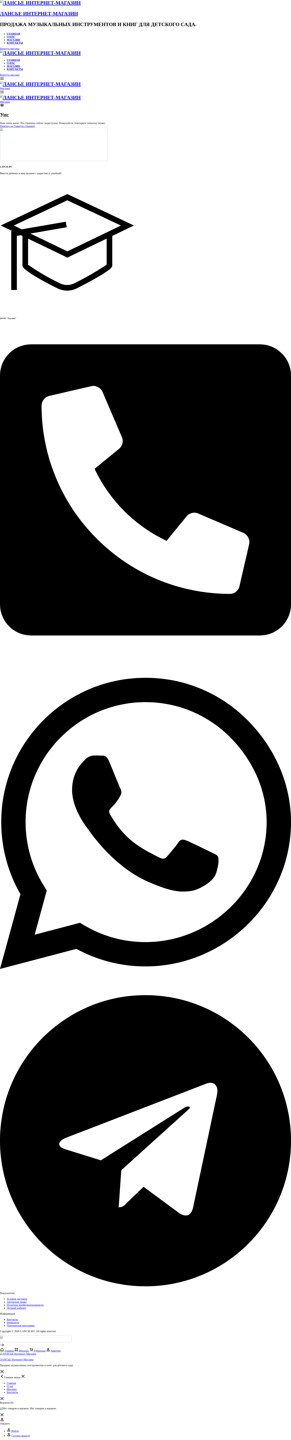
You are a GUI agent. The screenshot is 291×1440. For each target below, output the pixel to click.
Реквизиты (13, 1322)
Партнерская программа (21, 1325)
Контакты (15, 42)
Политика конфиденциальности (25, 1305)
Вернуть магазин (10, 48)
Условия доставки (17, 1298)
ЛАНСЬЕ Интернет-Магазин (39, 13)
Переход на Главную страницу (17, 126)
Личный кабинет (16, 1308)
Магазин (13, 39)
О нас (11, 36)
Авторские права (16, 1301)
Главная (13, 33)
